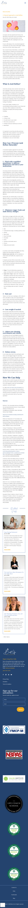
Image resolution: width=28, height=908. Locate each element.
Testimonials (14, 894)
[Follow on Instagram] (6, 675)
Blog (10, 17)
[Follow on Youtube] (11, 675)
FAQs (14, 891)
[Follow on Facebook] (3, 675)
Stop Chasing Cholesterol (10, 532)
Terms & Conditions (7, 684)
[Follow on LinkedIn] (9, 675)
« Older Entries (6, 637)
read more (7, 549)
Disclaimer (5, 681)
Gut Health (14, 17)
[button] (25, 3)
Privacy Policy (6, 679)
